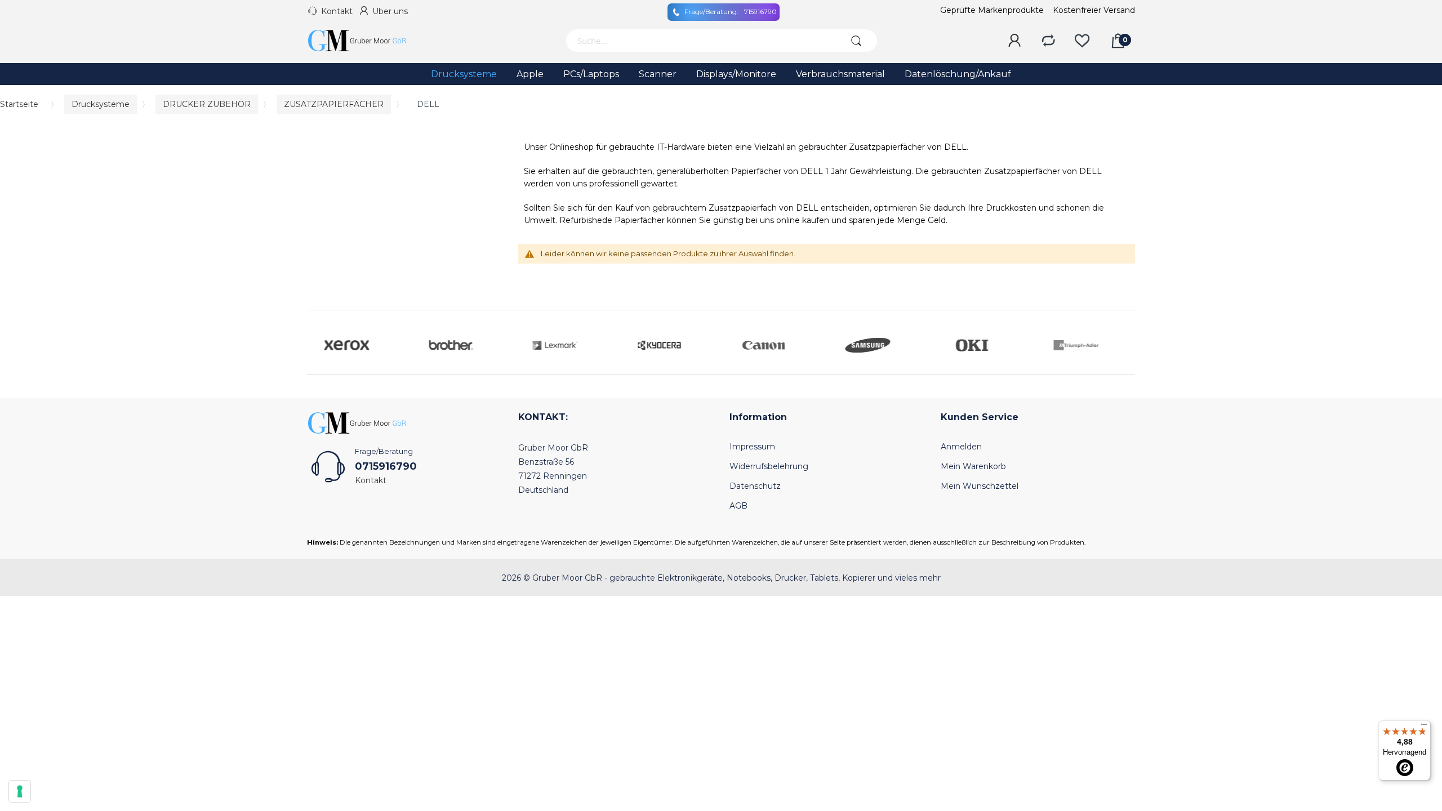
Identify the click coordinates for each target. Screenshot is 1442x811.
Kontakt (337, 11)
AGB (738, 506)
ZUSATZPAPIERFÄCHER (334, 104)
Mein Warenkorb (973, 466)
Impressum (752, 447)
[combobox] (700, 40)
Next (1123, 342)
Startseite (19, 104)
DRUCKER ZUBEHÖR (207, 104)
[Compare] (1048, 41)
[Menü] (1424, 727)
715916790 (730, 11)
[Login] (1014, 41)
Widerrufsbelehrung (768, 466)
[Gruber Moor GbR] (366, 40)
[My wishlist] (1082, 41)
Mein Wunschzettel (979, 486)
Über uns (390, 11)
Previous (318, 342)
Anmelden (961, 447)
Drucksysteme (101, 104)
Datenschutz (755, 486)
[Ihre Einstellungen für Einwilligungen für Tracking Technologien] (19, 791)
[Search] (856, 40)
